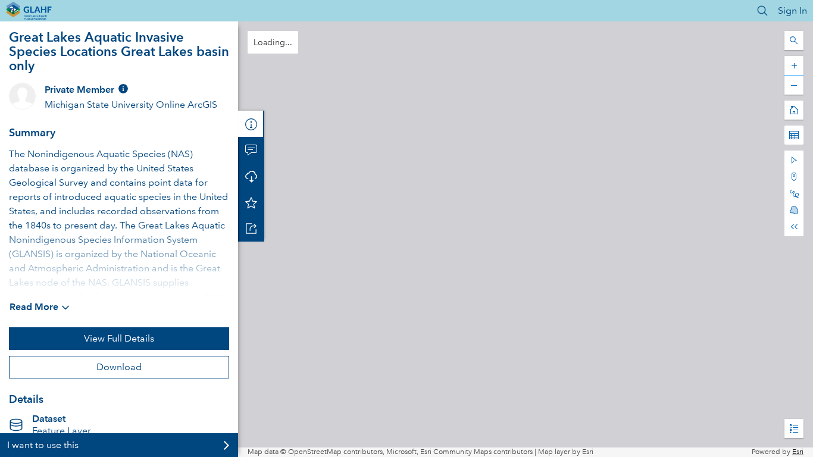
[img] (123, 89)
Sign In (792, 10)
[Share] (251, 228)
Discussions (251, 150)
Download (119, 367)
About (251, 124)
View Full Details (119, 338)
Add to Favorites (251, 202)
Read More (34, 306)
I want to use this (43, 444)
